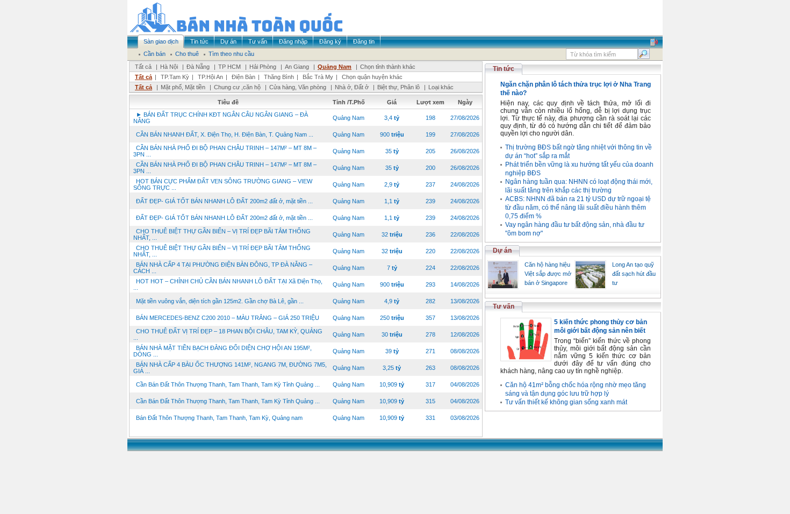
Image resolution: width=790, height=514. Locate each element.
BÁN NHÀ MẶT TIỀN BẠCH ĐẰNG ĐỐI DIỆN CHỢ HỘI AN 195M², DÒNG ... (222, 351)
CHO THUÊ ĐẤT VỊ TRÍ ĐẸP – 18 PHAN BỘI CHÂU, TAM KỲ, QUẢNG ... (227, 334)
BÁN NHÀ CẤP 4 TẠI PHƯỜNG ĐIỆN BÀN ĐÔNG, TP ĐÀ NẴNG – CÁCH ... (222, 267)
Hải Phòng (262, 66)
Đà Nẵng (198, 66)
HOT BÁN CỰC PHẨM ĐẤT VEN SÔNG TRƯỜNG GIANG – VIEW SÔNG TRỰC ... (222, 184)
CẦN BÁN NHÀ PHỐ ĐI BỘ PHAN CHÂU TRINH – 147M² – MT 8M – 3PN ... (225, 151)
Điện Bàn (243, 77)
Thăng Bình (279, 77)
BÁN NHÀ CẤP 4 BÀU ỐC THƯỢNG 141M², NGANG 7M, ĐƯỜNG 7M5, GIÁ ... (230, 367)
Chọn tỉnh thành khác (387, 66)
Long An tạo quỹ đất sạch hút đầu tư (634, 273)
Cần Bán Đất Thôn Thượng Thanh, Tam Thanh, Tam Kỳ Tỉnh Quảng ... (228, 384)
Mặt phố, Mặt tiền (183, 87)
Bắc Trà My (318, 77)
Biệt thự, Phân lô (398, 87)
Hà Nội (169, 66)
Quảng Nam (334, 66)
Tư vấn (503, 306)
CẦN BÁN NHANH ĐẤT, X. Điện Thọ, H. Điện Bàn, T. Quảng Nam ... (224, 134)
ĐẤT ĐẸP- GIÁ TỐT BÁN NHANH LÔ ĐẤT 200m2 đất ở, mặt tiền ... (224, 201)
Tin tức (503, 69)
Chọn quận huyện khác (372, 77)
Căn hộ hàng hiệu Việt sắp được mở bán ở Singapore (548, 273)
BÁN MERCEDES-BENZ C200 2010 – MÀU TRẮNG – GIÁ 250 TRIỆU (227, 318)
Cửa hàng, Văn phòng (297, 87)
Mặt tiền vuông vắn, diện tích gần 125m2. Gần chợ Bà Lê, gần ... (220, 301)
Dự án (502, 250)
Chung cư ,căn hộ (237, 87)
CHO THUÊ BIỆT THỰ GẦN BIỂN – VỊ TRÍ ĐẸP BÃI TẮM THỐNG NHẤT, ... (222, 234)
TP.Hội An (210, 77)
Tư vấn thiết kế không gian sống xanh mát (566, 402)
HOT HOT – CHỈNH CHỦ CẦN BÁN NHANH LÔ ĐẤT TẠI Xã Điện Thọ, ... (227, 284)
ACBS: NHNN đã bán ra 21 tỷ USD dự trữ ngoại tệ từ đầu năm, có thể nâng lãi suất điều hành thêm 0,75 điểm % (578, 207)
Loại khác (441, 87)
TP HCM (229, 66)
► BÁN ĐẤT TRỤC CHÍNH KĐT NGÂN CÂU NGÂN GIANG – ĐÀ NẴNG (220, 117)
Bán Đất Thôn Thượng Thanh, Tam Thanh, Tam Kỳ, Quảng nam (219, 418)
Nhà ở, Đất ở (352, 87)
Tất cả (143, 66)
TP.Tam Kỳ (175, 77)
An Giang (297, 66)
